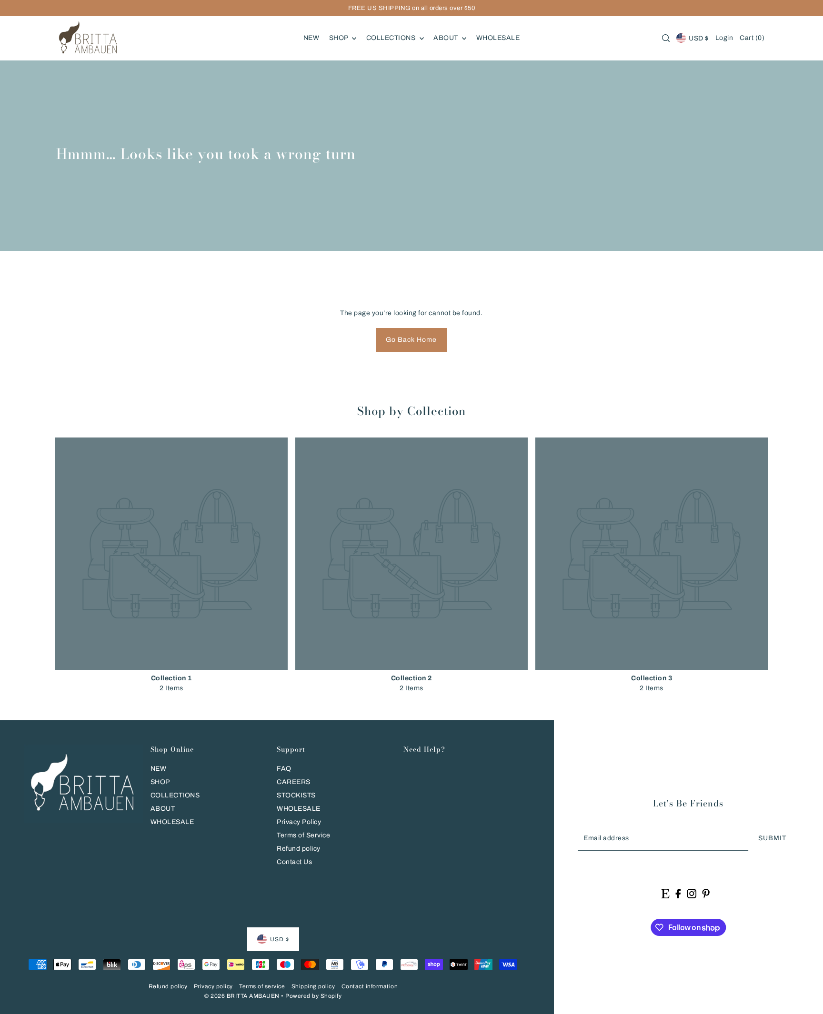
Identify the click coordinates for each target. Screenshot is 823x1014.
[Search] (666, 38)
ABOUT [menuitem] (446, 37)
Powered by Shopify (313, 996)
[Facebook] (678, 893)
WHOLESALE (172, 821)
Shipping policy (313, 986)
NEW (159, 768)
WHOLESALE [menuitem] (498, 37)
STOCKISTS (296, 795)
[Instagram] (691, 893)
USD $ (699, 38)
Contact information (369, 986)
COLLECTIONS (175, 795)
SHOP (160, 781)
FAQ (284, 768)
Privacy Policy (299, 821)
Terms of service (262, 986)
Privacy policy (213, 986)
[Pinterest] (706, 893)
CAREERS (294, 781)
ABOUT (163, 808)
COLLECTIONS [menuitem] (391, 37)
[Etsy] (666, 893)
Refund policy (299, 848)
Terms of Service (303, 835)
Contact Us (294, 861)
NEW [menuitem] (311, 37)
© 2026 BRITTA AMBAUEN (242, 996)
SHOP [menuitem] (339, 37)
